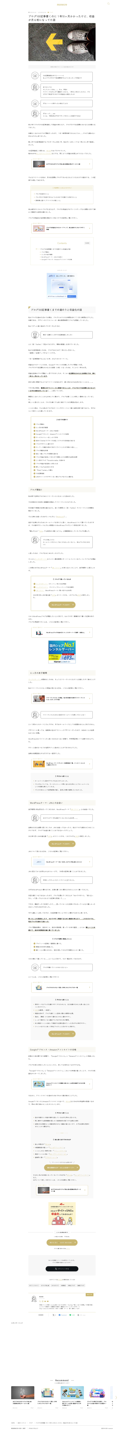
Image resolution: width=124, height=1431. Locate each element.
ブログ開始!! (45, 252)
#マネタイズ (55, 1285)
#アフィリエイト (34, 1285)
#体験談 (63, 1285)
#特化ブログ (71, 1285)
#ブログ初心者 (45, 1285)
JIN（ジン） (56, 568)
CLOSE (87, 243)
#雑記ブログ (81, 1285)
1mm (41, 531)
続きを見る (61, 1242)
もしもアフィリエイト (44, 153)
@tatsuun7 (60, 516)
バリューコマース (60, 1151)
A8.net (48, 151)
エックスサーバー (41, 559)
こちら (68, 1248)
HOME (13, 1423)
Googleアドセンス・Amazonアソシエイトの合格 (56, 259)
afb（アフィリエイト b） (58, 1154)
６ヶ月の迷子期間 (47, 254)
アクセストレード (51, 1157)
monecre (62, 4)
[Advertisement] (62, 1349)
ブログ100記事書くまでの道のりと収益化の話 (55, 249)
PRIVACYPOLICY (33, 1428)
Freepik (60, 1279)
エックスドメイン (42, 587)
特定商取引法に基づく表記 (18, 1428)
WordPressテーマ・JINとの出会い (52, 257)
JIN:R (53, 595)
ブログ (51, 12)
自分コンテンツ (22, 1423)
